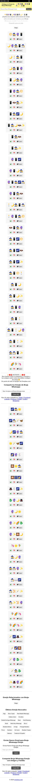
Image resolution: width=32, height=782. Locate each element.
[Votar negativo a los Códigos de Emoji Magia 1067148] (14, 505)
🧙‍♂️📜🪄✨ (16, 591)
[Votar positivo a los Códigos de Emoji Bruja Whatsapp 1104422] (10, 335)
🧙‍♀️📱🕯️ (16, 318)
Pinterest (13, 399)
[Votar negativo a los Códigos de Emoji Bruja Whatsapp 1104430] (14, 232)
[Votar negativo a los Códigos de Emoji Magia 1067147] (14, 607)
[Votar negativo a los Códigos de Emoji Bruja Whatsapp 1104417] (14, 357)
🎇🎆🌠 (16, 477)
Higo (4, 713)
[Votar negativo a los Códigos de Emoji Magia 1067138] (14, 437)
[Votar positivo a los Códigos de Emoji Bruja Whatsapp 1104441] (10, 198)
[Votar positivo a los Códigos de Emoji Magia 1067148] (10, 505)
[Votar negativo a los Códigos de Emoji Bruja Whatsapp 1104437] (14, 96)
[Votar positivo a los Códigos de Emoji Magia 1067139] (10, 687)
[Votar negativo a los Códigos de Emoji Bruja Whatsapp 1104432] (14, 176)
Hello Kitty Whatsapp (15, 723)
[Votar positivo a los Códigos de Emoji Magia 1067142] (10, 528)
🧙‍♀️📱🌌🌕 (16, 239)
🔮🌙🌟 (16, 511)
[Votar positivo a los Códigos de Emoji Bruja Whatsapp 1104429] (10, 266)
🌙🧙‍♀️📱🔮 (16, 68)
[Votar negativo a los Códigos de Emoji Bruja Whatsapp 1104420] (14, 141)
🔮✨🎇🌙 (16, 534)
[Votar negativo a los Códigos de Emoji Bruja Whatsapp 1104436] (14, 323)
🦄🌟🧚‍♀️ (16, 545)
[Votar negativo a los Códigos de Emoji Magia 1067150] (14, 641)
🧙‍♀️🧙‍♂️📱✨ (16, 352)
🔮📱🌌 (16, 159)
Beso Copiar (11, 713)
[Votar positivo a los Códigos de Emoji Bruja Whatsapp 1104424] (10, 187)
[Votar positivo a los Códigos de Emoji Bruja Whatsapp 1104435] (10, 73)
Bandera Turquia (26, 730)
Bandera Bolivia (7, 726)
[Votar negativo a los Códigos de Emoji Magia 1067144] (14, 562)
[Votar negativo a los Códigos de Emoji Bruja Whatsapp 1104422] (14, 335)
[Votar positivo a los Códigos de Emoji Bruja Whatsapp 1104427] (10, 107)
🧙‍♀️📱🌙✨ (16, 296)
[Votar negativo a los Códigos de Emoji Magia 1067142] (14, 528)
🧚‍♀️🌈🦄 (16, 614)
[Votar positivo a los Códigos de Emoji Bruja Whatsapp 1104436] (10, 323)
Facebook (27, 397)
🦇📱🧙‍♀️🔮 (16, 227)
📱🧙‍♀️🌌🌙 (16, 114)
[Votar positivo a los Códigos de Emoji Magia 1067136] (10, 675)
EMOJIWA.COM (4, 1)
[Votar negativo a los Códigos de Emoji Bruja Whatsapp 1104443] (14, 244)
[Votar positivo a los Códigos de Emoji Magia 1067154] (10, 539)
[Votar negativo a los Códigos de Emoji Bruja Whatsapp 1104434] (14, 255)
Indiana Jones (12, 717)
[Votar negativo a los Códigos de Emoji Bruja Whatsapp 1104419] (14, 210)
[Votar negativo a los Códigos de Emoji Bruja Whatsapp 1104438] (14, 301)
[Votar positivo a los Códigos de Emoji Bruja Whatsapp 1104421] (10, 39)
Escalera (21, 717)
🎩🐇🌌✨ (16, 488)
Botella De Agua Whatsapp (8, 720)
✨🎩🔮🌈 (16, 682)
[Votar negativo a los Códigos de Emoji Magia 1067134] (14, 573)
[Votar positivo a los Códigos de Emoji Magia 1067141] (10, 425)
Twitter (20, 397)
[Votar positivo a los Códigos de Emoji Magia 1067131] (10, 516)
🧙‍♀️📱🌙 (16, 284)
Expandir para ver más (16, 23)
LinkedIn (7, 399)
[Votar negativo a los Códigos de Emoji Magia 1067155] (14, 414)
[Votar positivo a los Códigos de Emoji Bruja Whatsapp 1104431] (10, 278)
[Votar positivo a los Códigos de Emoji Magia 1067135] (10, 482)
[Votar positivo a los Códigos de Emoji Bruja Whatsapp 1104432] (10, 176)
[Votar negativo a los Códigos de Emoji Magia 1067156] (14, 664)
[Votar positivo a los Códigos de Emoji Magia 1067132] (10, 596)
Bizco (25, 723)
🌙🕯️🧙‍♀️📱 (16, 57)
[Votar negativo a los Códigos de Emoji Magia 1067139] (14, 687)
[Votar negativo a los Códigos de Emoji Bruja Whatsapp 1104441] (14, 198)
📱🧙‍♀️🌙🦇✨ (16, 125)
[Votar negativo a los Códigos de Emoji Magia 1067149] (14, 471)
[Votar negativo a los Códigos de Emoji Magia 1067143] (14, 494)
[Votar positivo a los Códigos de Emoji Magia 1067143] (10, 494)
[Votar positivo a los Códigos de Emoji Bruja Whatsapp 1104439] (10, 119)
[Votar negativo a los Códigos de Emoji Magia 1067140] (14, 550)
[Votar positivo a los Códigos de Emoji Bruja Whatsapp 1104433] (10, 153)
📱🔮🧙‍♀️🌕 (16, 91)
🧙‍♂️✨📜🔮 (16, 602)
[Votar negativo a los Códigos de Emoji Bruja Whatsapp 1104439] (14, 119)
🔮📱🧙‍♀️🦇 (16, 193)
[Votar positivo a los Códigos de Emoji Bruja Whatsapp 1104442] (10, 85)
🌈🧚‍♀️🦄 (16, 364)
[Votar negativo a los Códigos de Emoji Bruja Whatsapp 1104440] (14, 346)
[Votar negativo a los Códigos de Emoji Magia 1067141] (14, 425)
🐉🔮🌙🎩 (16, 500)
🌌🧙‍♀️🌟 (16, 409)
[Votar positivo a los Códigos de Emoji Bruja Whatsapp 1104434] (10, 255)
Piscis (3, 730)
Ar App (15, 726)
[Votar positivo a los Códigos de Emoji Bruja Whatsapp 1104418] (10, 164)
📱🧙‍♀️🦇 (16, 136)
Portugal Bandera (24, 726)
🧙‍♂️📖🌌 (16, 579)
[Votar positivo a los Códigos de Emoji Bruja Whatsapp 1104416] (10, 62)
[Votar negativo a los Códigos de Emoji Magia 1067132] (14, 596)
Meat (19, 720)
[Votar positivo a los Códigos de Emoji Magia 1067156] (10, 664)
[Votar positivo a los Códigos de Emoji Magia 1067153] (10, 585)
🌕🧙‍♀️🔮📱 (16, 34)
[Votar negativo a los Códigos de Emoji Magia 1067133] (14, 619)
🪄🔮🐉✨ (16, 659)
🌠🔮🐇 (16, 454)
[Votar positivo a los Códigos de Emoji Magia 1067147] (10, 607)
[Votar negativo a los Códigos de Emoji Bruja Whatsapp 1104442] (14, 85)
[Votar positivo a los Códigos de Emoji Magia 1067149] (10, 471)
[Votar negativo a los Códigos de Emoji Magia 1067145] (14, 653)
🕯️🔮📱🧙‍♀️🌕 (16, 216)
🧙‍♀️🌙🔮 (16, 557)
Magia (16, 27)
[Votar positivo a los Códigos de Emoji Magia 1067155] (10, 414)
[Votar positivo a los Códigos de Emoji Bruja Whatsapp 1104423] (10, 130)
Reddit (19, 399)
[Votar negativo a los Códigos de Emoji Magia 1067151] (14, 459)
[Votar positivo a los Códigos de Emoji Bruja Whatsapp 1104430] (10, 232)
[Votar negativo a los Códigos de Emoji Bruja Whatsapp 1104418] (14, 164)
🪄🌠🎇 (16, 648)
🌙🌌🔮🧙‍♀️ (16, 432)
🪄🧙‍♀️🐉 (16, 670)
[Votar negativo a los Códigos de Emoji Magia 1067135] (14, 482)
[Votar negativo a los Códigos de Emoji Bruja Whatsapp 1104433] (14, 153)
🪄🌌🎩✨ (16, 636)
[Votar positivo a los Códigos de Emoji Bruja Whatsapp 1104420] (10, 141)
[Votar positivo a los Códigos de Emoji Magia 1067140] (10, 550)
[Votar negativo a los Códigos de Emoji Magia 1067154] (14, 539)
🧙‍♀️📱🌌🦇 (16, 250)
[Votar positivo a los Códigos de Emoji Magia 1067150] (10, 641)
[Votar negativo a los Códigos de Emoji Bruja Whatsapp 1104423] (14, 130)
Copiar (20, 39)
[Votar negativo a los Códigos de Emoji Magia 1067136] (14, 675)
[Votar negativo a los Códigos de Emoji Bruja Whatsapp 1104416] (14, 62)
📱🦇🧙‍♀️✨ (16, 102)
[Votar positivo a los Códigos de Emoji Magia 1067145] (10, 653)
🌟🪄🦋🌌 (16, 443)
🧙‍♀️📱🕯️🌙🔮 (16, 330)
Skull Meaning (26, 720)
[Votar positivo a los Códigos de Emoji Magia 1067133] (10, 619)
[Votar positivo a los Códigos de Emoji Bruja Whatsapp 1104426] (10, 221)
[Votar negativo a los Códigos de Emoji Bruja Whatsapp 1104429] (14, 266)
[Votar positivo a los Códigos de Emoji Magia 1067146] (10, 369)
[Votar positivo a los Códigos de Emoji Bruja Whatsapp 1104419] (10, 210)
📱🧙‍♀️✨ (16, 148)
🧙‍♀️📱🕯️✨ (16, 341)
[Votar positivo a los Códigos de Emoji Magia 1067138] (10, 437)
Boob (6, 723)
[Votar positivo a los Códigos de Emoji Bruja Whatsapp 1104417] (10, 357)
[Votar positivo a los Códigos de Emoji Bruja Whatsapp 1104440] (10, 346)
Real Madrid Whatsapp (23, 713)
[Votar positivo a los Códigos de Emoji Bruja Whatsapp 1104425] (10, 289)
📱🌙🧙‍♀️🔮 (16, 79)
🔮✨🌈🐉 (16, 523)
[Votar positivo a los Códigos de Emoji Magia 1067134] (10, 573)
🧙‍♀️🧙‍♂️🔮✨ (16, 568)
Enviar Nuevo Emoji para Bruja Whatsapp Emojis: (16, 746)
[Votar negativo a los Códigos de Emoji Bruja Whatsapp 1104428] (14, 50)
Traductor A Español (19, 733)
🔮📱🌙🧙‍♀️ (16, 170)
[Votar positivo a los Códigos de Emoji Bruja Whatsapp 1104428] (10, 50)
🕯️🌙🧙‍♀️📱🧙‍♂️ (16, 205)
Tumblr (25, 399)
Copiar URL (16, 394)
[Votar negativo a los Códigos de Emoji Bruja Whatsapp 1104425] (14, 289)
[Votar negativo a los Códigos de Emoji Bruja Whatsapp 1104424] (14, 187)
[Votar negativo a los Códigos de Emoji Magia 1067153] (14, 585)
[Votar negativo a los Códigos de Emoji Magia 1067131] (14, 516)
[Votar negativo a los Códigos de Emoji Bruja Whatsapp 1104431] (14, 278)
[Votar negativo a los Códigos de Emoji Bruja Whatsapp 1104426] (14, 221)
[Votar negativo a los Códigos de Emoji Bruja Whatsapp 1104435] (14, 73)
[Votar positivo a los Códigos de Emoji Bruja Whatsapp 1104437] (10, 96)
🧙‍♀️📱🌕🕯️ (16, 273)
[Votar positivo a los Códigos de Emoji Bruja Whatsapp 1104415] (10, 312)
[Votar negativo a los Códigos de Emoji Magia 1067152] (14, 630)
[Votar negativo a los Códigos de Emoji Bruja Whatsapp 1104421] (14, 39)
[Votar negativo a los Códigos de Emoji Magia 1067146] (14, 369)
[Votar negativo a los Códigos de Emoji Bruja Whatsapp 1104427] (14, 107)
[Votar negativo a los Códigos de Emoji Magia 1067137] (14, 448)
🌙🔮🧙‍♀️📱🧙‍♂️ (16, 45)
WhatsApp (16, 401)
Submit (16, 753)
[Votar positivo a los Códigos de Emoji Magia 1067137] (10, 448)
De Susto (17, 730)
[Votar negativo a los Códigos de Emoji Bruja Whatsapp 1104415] (14, 312)
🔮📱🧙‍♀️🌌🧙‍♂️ (16, 182)
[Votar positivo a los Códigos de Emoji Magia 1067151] (10, 459)
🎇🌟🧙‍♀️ (16, 466)
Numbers (9, 730)
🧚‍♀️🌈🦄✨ (16, 625)
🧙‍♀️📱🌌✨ (16, 261)
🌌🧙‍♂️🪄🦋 (16, 420)
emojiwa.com (18, 779)
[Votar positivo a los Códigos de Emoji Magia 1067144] (10, 562)
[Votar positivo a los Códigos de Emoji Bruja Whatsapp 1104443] (10, 244)
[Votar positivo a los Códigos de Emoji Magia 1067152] (10, 630)
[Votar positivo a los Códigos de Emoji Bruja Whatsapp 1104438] (10, 301)
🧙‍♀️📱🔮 (16, 307)
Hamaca (9, 733)
